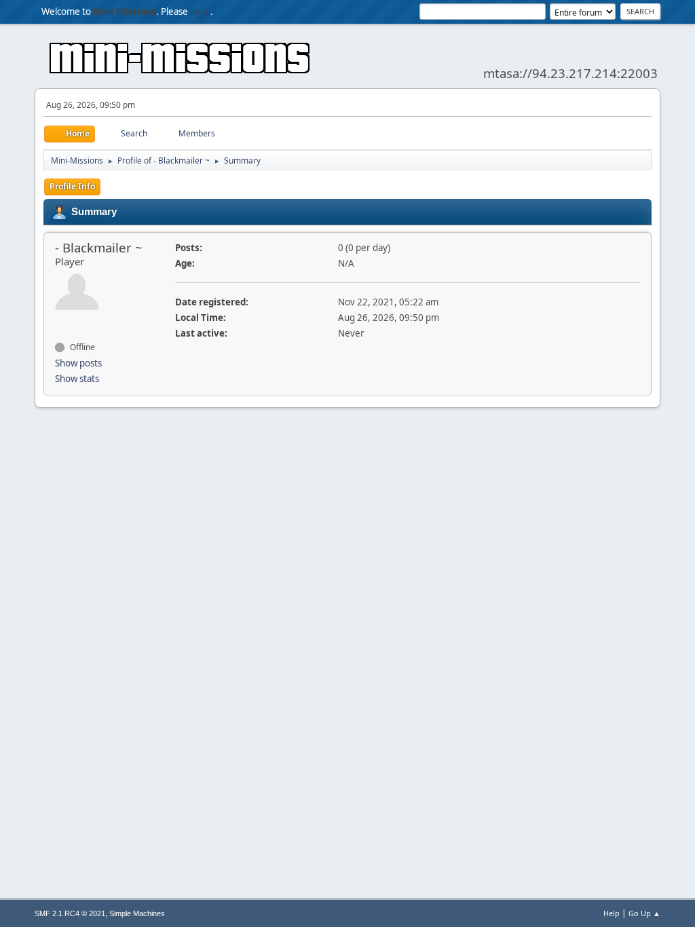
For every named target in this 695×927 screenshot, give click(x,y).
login (200, 11)
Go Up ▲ (644, 913)
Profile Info (72, 186)
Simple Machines (137, 913)
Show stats (77, 379)
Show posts (78, 363)
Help (611, 913)
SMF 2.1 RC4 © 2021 (70, 913)
